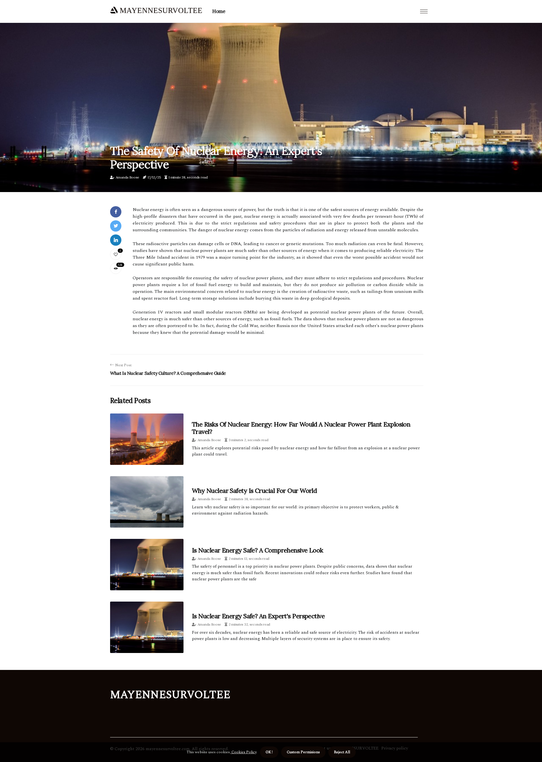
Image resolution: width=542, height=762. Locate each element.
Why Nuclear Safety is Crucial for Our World (254, 491)
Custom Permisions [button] (303, 752)
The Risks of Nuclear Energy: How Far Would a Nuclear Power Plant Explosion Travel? (301, 428)
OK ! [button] (269, 752)
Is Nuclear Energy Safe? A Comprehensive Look (257, 550)
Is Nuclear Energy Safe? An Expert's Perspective (258, 616)
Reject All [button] (342, 752)
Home (218, 11)
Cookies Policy (243, 752)
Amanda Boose (127, 177)
